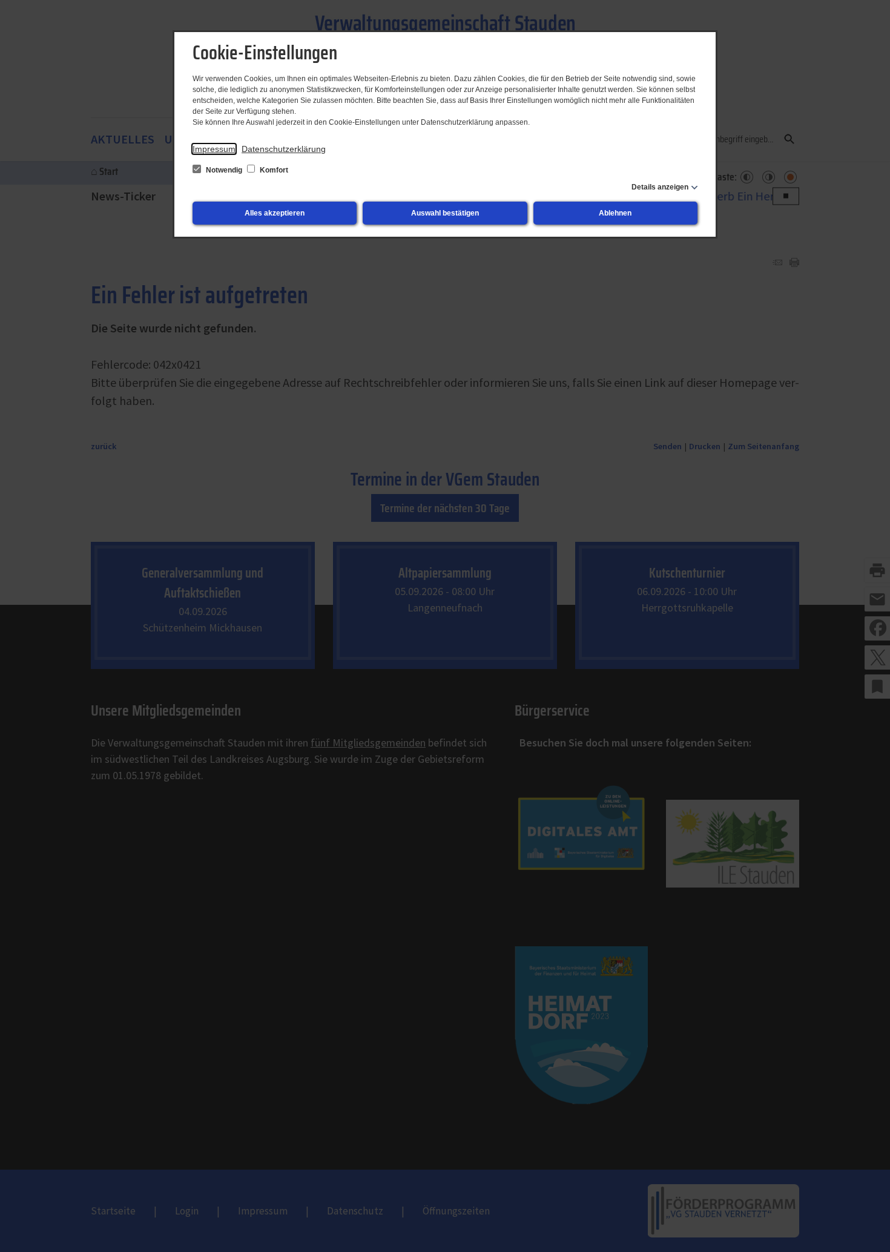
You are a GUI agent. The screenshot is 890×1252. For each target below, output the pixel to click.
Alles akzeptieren (275, 213)
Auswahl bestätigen (445, 213)
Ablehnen (615, 213)
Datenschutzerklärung (284, 149)
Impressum (214, 149)
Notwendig (224, 170)
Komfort (273, 170)
